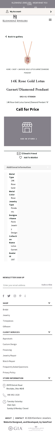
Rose (13, 198)
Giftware (6, 326)
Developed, (33, 422)
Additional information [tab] (19, 167)
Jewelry (6, 315)
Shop (14, 69)
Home (8, 69)
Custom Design (10, 344)
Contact (19, 418)
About (8, 418)
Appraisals (7, 338)
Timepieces (8, 321)
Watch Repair (9, 361)
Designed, (17, 422)
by (40, 422)
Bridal (5, 309)
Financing (7, 350)
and (25, 422)
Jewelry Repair (9, 355)
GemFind (47, 422)
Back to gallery (15, 36)
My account (15, 11)
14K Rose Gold (13, 184)
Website (8, 422)
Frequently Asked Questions (15, 367)
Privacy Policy (9, 372)
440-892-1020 (13, 395)
